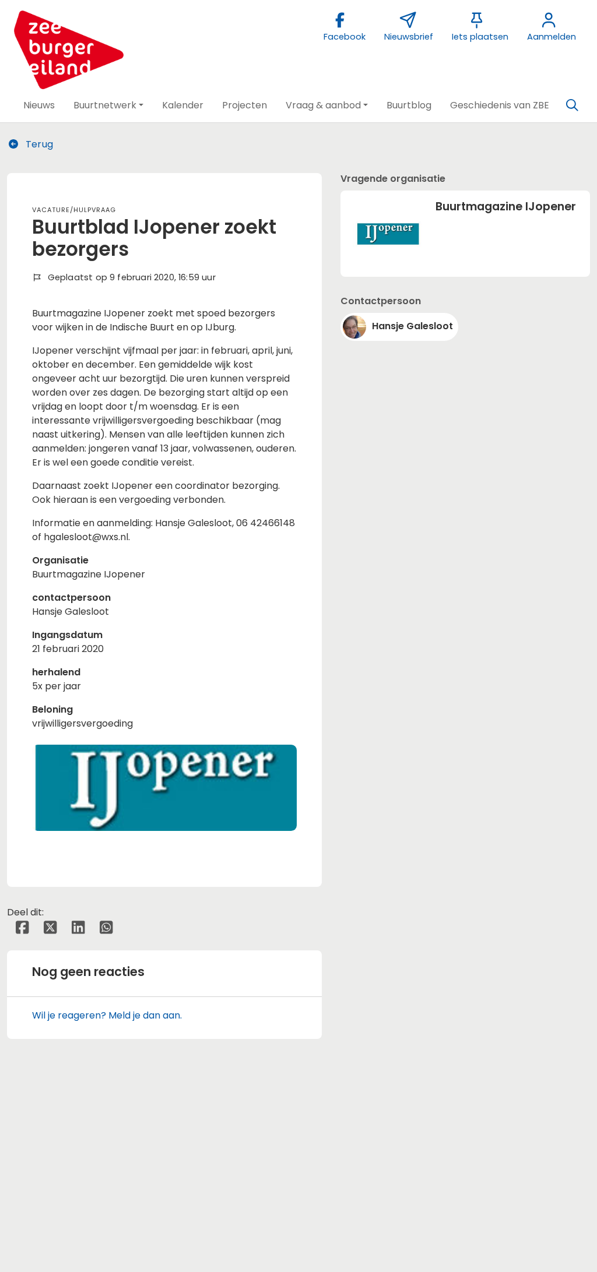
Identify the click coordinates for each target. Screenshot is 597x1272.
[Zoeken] (572, 105)
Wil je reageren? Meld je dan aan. (107, 1015)
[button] (39, 105)
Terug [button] (38, 144)
